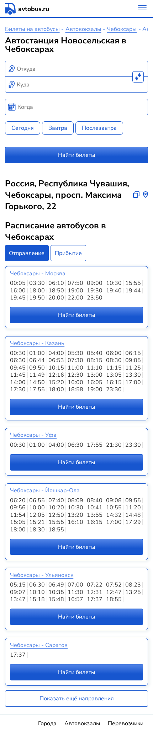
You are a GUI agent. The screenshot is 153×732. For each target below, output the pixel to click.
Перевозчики (125, 723)
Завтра (57, 128)
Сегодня (22, 128)
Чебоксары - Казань (37, 343)
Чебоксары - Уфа (33, 435)
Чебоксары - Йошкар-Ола (45, 490)
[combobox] (76, 69)
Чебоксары (122, 29)
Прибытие (68, 253)
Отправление (26, 253)
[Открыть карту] (145, 195)
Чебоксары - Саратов (39, 645)
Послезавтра (99, 128)
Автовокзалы (83, 29)
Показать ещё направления (76, 698)
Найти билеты (76, 155)
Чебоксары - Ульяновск (41, 575)
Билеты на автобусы (32, 29)
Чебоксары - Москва (37, 273)
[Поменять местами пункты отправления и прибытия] (138, 77)
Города (47, 723)
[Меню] (142, 8)
